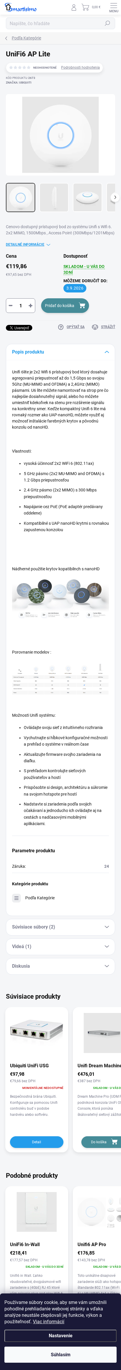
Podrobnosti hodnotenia (80, 67)
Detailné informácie (25, 245)
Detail (36, 1142)
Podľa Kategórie (40, 898)
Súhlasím (60, 1354)
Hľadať (107, 23)
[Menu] (113, 7)
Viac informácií (48, 1321)
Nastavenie (61, 1335)
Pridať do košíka (59, 305)
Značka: (18, 82)
